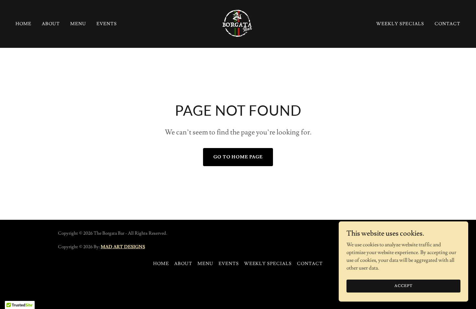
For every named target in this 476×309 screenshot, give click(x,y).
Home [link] (23, 24)
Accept (403, 285)
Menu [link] (78, 24)
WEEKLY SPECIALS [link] (400, 24)
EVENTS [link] (106, 24)
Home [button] (161, 264)
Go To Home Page (238, 157)
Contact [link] (447, 24)
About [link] (51, 24)
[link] (238, 22)
